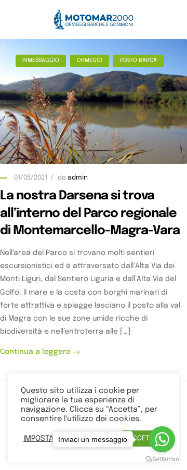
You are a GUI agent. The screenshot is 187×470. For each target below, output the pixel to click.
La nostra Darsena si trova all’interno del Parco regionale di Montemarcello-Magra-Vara (90, 213)
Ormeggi (89, 60)
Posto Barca (138, 60)
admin (78, 177)
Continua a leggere (35, 351)
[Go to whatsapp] (162, 439)
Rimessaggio (40, 60)
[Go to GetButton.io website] (162, 459)
